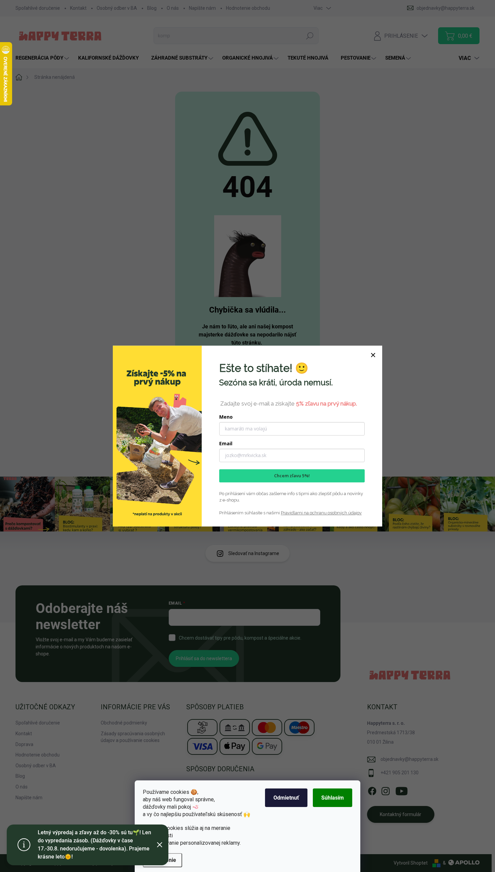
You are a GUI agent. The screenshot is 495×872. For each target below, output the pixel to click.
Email (225, 443)
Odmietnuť (286, 798)
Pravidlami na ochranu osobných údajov (321, 512)
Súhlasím (332, 798)
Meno (226, 417)
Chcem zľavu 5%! (292, 476)
